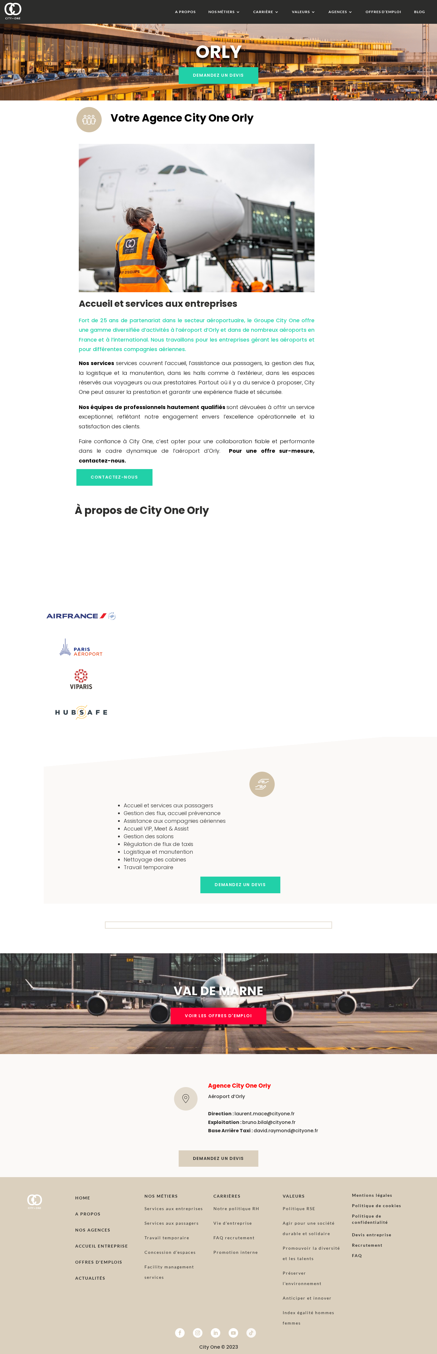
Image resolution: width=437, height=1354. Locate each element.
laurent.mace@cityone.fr (265, 1113)
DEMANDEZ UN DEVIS (218, 75)
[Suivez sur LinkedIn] (215, 1333)
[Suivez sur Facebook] (180, 1333)
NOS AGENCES (93, 1229)
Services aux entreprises (173, 1208)
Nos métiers (221, 12)
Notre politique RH (236, 1208)
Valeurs (301, 12)
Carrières (227, 1196)
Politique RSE (299, 1208)
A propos (185, 12)
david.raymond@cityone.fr (286, 1130)
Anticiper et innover (307, 1297)
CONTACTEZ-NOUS (114, 477)
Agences (337, 12)
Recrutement (367, 1245)
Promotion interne (235, 1252)
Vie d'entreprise (232, 1223)
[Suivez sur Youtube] (233, 1333)
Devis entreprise (372, 1234)
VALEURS (294, 1196)
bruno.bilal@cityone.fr (268, 1122)
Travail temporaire (166, 1237)
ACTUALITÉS (90, 1278)
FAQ (357, 1255)
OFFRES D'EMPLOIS (98, 1262)
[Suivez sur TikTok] (251, 1333)
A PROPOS (88, 1213)
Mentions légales (372, 1195)
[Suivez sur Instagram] (197, 1333)
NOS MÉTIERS (161, 1196)
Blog (419, 12)
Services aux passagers (171, 1223)
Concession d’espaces (170, 1252)
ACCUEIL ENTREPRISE (101, 1245)
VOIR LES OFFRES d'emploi (218, 1016)
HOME (82, 1197)
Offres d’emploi (383, 12)
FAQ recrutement (234, 1237)
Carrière (263, 12)
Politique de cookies (376, 1205)
